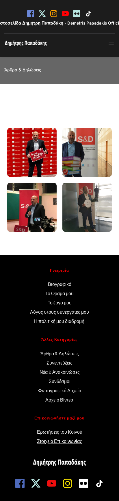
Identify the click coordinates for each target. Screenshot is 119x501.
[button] (111, 42)
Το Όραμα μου (59, 293)
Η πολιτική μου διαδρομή (59, 321)
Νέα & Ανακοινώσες (60, 372)
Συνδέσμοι (59, 381)
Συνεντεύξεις (59, 362)
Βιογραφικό (59, 284)
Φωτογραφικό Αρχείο (59, 390)
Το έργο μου (60, 302)
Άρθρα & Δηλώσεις (59, 353)
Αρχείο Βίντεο (59, 399)
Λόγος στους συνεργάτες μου (59, 312)
